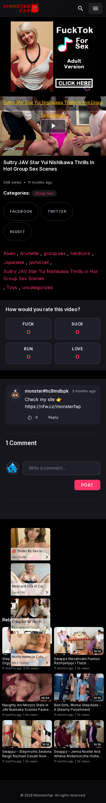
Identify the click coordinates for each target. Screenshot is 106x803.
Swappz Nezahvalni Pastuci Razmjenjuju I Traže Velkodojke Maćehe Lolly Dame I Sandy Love (77, 661)
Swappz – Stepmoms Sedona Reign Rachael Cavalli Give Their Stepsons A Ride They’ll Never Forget (27, 753)
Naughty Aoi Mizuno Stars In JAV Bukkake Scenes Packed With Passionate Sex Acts (26, 707)
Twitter (56, 211)
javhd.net (39, 262)
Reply (53, 417)
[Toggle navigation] (95, 8)
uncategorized (37, 287)
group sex (55, 253)
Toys (12, 287)
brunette (29, 253)
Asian (9, 253)
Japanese (13, 262)
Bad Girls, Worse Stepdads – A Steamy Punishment (77, 707)
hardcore (80, 253)
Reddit (17, 232)
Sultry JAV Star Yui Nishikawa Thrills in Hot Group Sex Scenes (50, 275)
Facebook (21, 211)
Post (87, 485)
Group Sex (44, 193)
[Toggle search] (80, 8)
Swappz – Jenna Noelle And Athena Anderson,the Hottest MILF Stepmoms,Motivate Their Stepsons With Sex (78, 753)
